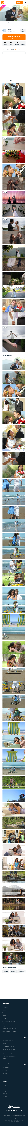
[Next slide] (21, 970)
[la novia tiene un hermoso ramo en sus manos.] (13, 277)
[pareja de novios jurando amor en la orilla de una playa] (13, 196)
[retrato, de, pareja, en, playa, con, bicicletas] (13, 700)
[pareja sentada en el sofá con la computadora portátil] (13, 916)
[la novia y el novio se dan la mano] (13, 345)
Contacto (4, 1071)
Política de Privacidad (18, 1123)
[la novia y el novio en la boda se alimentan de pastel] (13, 376)
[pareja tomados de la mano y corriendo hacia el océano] (13, 484)
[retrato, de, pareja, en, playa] (13, 511)
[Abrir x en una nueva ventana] (18, 1111)
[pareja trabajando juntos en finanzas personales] (13, 943)
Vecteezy (4, 1009)
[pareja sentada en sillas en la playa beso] (13, 754)
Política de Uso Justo (13, 1124)
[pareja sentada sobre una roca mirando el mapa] (13, 930)
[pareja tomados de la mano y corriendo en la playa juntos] (13, 525)
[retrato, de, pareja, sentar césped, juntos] (13, 646)
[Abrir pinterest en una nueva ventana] (13, 1111)
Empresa (4, 1015)
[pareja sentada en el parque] (13, 579)
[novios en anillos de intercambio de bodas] (13, 115)
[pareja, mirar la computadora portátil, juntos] (13, 808)
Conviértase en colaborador (9, 1077)
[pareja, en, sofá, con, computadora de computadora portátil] (13, 849)
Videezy (4, 1012)
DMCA (4, 1043)
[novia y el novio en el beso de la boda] (13, 102)
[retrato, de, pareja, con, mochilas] (13, 957)
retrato (6, 970)
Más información (8, 52)
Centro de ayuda (6, 1069)
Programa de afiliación (8, 1045)
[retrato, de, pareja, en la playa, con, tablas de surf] (13, 741)
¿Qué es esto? (17, 49)
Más (3, 1100)
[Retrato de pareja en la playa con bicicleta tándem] (13, 565)
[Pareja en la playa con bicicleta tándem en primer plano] (13, 606)
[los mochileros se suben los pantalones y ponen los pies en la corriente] (13, 876)
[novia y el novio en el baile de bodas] (13, 88)
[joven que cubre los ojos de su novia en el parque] (13, 183)
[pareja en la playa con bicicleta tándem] (13, 552)
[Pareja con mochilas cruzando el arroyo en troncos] (13, 822)
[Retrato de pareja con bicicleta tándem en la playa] (13, 714)
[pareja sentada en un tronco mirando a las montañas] (13, 889)
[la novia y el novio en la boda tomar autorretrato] (13, 362)
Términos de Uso (8, 1123)
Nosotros (4, 1074)
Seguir (22, 31)
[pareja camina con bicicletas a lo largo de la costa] (13, 633)
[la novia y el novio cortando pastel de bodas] (13, 444)
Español (4, 1089)
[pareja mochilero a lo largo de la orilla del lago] (13, 903)
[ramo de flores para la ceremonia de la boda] (13, 156)
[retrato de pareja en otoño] (13, 304)
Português (5, 1092)
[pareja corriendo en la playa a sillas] (13, 619)
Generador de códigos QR (9, 1031)
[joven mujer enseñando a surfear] (13, 673)
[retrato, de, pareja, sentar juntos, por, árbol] (13, 129)
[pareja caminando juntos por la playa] (13, 498)
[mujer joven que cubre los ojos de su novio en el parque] (13, 237)
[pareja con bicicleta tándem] (13, 781)
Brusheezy (5, 1006)
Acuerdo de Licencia (7, 1040)
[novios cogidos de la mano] (13, 318)
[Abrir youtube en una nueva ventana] (21, 1111)
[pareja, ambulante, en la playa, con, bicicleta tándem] (13, 687)
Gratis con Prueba (14, 37)
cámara (13, 970)
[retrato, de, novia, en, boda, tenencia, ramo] (13, 471)
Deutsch (4, 1094)
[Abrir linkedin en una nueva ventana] (11, 1111)
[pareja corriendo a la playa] (13, 727)
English (4, 1086)
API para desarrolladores (8, 1020)
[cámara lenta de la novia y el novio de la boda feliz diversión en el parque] (13, 223)
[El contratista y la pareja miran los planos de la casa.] (13, 835)
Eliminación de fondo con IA (9, 1028)
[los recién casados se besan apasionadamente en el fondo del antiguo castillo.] (13, 210)
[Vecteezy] (2, 2)
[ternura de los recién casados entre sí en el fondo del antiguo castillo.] (13, 291)
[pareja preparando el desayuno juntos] (13, 862)
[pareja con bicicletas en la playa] (13, 538)
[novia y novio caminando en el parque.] (13, 264)
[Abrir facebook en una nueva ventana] (6, 1111)
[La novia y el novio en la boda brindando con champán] (13, 169)
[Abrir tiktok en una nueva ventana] (16, 1111)
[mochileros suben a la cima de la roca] (13, 795)
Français (4, 1097)
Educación (5, 1018)
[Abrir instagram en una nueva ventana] (8, 1111)
